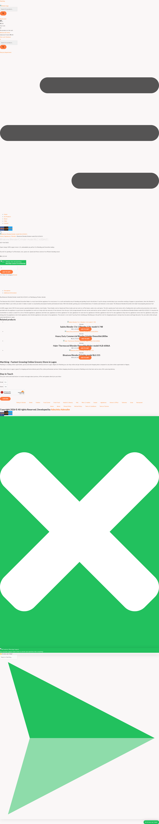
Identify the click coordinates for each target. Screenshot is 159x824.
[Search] (3, 13)
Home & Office (114, 402)
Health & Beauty (68, 402)
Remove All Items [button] (5, 32)
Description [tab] (7, 290)
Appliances (7, 236)
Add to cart (6, 272)
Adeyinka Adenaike (60, 409)
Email (1, 382)
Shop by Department (5, 52)
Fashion (38, 402)
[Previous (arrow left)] (3, 412)
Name (2, 386)
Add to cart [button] (85, 329)
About (5, 219)
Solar (131, 402)
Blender (14, 236)
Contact (6, 223)
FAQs (5, 221)
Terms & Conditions (90, 406)
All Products (7, 216)
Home (5, 214)
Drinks (30, 402)
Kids (77, 402)
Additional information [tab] (10, 293)
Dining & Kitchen (21, 402)
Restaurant (139, 402)
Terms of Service (104, 406)
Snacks (95, 402)
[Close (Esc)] (157, 2)
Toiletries (124, 402)
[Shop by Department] (0, 50)
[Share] (153, 2)
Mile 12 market (86, 402)
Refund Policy (78, 406)
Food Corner (46, 402)
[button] (79, 133)
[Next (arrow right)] (156, 412)
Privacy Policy (67, 406)
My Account (3, 19)
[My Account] (0, 16)
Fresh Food (56, 402)
